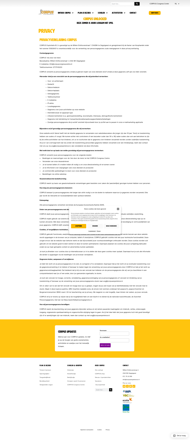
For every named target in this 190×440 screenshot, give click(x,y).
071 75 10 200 (127, 376)
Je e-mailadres (105, 337)
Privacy (99, 231)
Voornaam (103, 330)
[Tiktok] (134, 386)
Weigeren (95, 226)
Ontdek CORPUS (64, 13)
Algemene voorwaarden (86, 429)
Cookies (99, 429)
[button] (118, 209)
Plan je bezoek (84, 13)
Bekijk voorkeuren (111, 226)
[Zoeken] (137, 4)
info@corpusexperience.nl (131, 379)
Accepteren (78, 226)
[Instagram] (127, 386)
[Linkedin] (130, 386)
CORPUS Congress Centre (159, 4)
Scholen (101, 13)
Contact (133, 13)
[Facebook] (124, 386)
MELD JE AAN (105, 345)
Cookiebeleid (92, 231)
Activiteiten (117, 13)
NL (176, 4)
